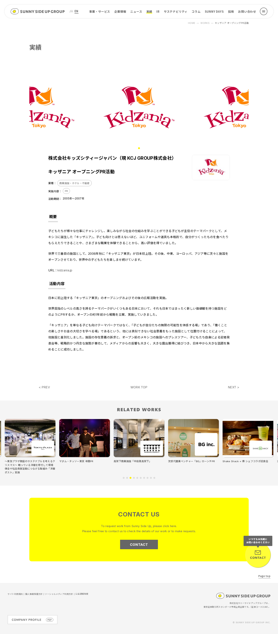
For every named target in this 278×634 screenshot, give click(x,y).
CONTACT (139, 545)
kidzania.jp (64, 270)
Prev (53, 107)
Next (224, 107)
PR (66, 190)
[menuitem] (71, 11)
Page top (264, 576)
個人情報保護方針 (34, 594)
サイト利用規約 (15, 594)
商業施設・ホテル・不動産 (74, 183)
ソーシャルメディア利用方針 (59, 594)
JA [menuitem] (71, 11)
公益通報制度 (81, 594)
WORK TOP (139, 387)
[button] (124, 478)
